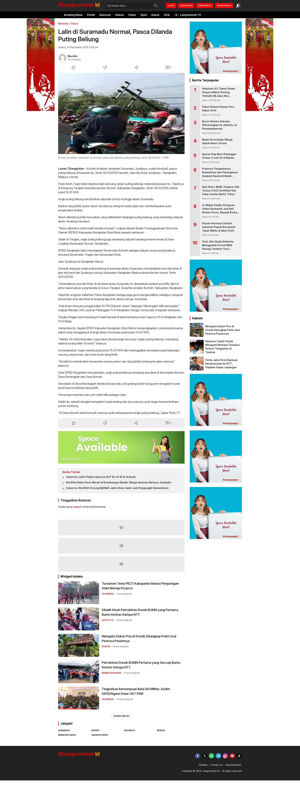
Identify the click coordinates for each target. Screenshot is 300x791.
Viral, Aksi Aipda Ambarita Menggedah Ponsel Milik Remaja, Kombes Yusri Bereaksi (218, 247)
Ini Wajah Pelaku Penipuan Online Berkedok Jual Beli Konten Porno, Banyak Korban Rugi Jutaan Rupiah (220, 210)
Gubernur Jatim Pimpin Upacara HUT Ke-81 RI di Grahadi (101, 476)
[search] (155, 5)
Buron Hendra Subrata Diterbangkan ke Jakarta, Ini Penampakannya (219, 125)
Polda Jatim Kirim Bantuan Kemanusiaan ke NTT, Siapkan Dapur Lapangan (221, 363)
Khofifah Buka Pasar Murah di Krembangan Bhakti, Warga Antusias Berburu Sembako (118, 482)
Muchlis (73, 56)
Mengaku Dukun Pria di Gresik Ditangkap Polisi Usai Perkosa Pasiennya (139, 638)
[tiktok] (239, 755)
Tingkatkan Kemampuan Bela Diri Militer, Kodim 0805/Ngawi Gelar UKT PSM (136, 691)
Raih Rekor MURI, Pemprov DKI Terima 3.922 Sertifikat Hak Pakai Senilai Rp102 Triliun (220, 190)
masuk (77, 506)
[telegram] (218, 755)
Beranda (63, 23)
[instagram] (225, 755)
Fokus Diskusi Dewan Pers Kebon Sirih (218, 108)
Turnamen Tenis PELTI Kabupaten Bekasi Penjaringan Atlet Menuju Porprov (140, 586)
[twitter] (204, 755)
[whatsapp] (211, 755)
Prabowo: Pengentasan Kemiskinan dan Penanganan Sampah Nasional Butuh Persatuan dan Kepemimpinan (220, 174)
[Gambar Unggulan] (121, 113)
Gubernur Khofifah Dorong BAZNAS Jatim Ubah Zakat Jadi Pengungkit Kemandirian (117, 487)
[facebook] (197, 755)
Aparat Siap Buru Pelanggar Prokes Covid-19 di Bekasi (219, 156)
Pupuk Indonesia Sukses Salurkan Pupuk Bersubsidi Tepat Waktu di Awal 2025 (218, 227)
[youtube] (232, 755)
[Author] (62, 57)
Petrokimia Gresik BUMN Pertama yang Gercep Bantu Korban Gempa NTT (141, 665)
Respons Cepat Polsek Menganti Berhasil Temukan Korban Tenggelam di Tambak (222, 347)
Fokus (74, 23)
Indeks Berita (121, 715)
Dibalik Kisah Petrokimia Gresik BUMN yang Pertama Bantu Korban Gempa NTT (140, 612)
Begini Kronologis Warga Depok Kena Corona (217, 141)
